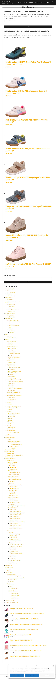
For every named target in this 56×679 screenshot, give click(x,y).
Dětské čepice (13, 467)
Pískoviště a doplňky (12, 373)
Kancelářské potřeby (9, 450)
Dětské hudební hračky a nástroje (15, 381)
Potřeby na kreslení (14, 446)
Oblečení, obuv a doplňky (42, 2)
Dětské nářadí (11, 385)
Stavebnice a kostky (11, 430)
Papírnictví (9, 411)
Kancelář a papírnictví (10, 437)
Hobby (6, 334)
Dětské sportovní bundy (15, 502)
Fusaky (9, 308)
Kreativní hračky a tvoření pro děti (14, 395)
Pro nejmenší (10, 429)
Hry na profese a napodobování (14, 380)
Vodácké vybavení (13, 597)
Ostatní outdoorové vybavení (14, 576)
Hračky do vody (13, 378)
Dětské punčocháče (14, 488)
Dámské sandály (13, 535)
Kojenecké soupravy (14, 527)
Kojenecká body (13, 509)
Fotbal (11, 586)
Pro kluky (9, 425)
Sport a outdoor (8, 572)
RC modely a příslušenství (14, 353)
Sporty (8, 583)
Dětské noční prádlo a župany (14, 479)
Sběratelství (9, 336)
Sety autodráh (13, 352)
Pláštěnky (12, 581)
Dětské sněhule (13, 556)
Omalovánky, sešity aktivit (13, 413)
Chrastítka (10, 343)
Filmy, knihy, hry (8, 318)
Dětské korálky (11, 397)
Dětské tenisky (13, 558)
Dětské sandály (13, 555)
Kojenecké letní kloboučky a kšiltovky (15, 455)
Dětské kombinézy (14, 500)
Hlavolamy (12, 324)
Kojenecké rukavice (14, 523)
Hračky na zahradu (11, 366)
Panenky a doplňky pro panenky (14, 406)
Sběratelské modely (12, 337)
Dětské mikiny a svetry (13, 476)
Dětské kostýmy (11, 383)
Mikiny (8, 570)
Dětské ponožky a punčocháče (15, 485)
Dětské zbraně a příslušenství (13, 357)
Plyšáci (9, 423)
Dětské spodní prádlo (12, 495)
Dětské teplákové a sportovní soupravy (16, 506)
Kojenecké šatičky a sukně (15, 525)
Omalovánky (12, 415)
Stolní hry (10, 329)
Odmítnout (32, 675)
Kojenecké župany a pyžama (16, 528)
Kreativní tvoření (13, 443)
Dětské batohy (11, 306)
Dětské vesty (12, 504)
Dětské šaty (12, 492)
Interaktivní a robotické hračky (13, 392)
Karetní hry (12, 332)
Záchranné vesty (14, 598)
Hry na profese (11, 387)
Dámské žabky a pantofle (15, 541)
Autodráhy (10, 350)
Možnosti (47, 675)
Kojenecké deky (10, 453)
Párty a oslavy (8, 565)
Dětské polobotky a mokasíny (16, 553)
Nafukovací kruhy (14, 593)
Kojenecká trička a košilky (15, 511)
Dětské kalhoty (10, 299)
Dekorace (10, 420)
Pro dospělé (8, 569)
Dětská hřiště (12, 369)
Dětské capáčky (13, 548)
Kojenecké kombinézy (14, 516)
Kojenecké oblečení (9, 451)
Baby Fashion (6, 1)
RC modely (12, 355)
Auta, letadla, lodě (12, 348)
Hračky (31, 2)
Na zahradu (9, 402)
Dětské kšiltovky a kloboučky (13, 301)
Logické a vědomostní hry (13, 322)
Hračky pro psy (11, 292)
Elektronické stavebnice (13, 432)
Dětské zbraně (11, 358)
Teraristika (9, 294)
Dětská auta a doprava (12, 346)
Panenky (10, 409)
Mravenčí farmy (11, 295)
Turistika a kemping (12, 579)
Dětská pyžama (13, 481)
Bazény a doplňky (10, 315)
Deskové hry (12, 330)
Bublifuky (10, 404)
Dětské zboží (8, 302)
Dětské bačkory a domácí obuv (16, 544)
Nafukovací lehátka (15, 595)
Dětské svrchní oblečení (13, 497)
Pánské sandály (13, 563)
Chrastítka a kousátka (11, 341)
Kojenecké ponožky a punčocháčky (17, 521)
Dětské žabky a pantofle (15, 560)
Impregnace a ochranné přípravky (17, 577)
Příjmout (17, 675)
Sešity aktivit (12, 416)
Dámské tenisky (13, 537)
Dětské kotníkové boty (14, 551)
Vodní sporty (11, 590)
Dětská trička (12, 464)
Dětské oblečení (22, 2)
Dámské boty (11, 532)
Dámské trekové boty (14, 539)
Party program (10, 418)
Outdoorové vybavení (11, 574)
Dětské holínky (13, 549)
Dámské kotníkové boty (15, 534)
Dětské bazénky (11, 316)
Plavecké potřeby (9, 567)
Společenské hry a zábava (12, 320)
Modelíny (11, 401)
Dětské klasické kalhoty (15, 472)
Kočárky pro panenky (12, 408)
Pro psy (8, 290)
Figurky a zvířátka (10, 364)
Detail (11, 67)
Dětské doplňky (11, 465)
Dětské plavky (11, 483)
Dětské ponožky (13, 486)
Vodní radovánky (11, 376)
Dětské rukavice (13, 469)
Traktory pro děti (11, 427)
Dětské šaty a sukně (12, 490)
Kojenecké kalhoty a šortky (15, 514)
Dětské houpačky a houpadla (14, 371)
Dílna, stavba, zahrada (10, 313)
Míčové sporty (11, 584)
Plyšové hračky (10, 422)
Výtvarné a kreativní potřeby (14, 441)
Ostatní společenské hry (13, 325)
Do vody (8, 360)
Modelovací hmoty (12, 399)
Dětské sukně (13, 493)
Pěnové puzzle (11, 311)
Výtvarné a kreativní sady (16, 444)
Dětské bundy (13, 499)
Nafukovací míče (12, 362)
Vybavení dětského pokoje (12, 309)
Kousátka (10, 345)
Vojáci (8, 434)
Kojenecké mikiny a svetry (15, 518)
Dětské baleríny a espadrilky (16, 546)
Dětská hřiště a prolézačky (14, 367)
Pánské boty (11, 562)
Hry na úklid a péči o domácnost (15, 388)
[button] (53, 666)
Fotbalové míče (14, 588)
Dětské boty (10, 542)
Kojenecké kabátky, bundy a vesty (17, 513)
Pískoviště (12, 374)
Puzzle (9, 327)
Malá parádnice (11, 390)
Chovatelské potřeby (9, 288)
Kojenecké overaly (13, 520)
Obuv (8, 530)
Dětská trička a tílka (12, 462)
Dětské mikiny (13, 478)
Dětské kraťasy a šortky (13, 474)
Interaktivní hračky (12, 394)
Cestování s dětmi (11, 304)
